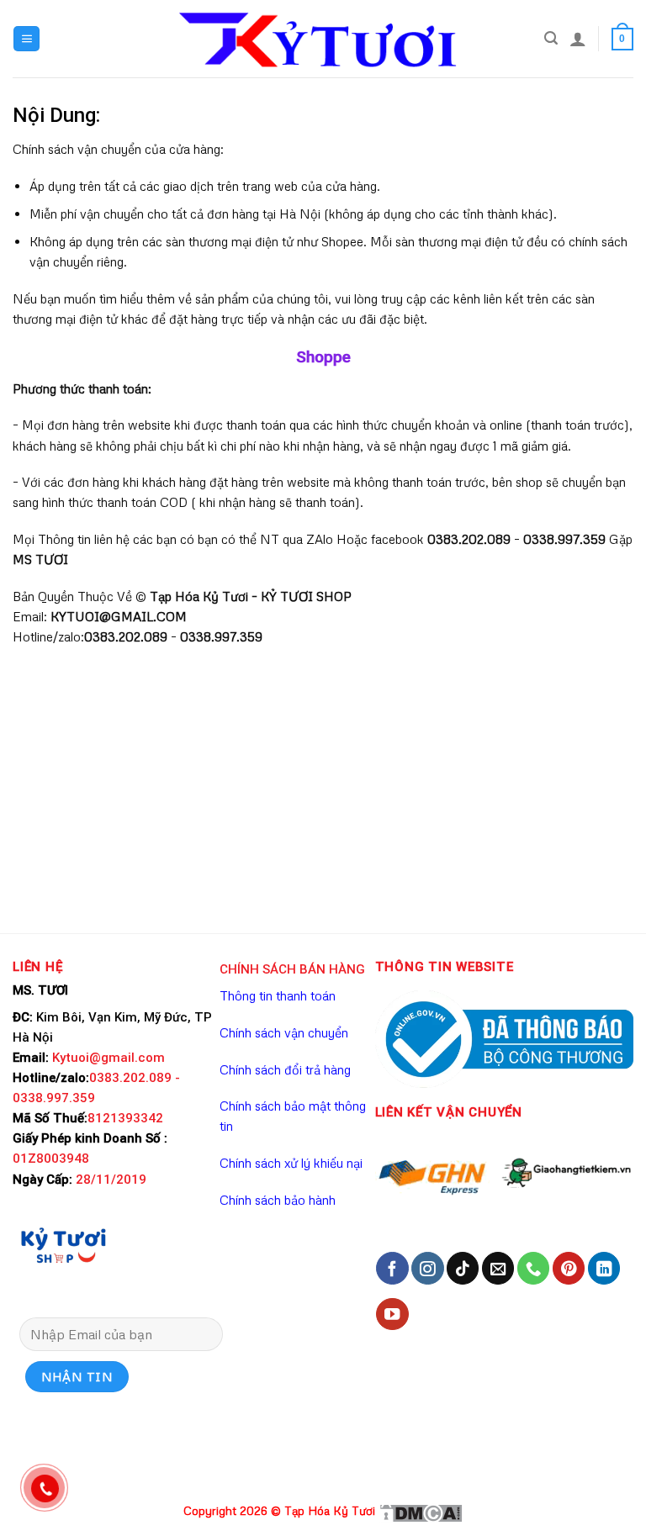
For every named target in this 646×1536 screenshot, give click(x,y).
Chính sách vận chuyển (284, 1032)
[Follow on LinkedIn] (604, 1268)
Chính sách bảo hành (278, 1199)
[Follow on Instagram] (427, 1268)
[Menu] (26, 39)
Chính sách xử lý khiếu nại (291, 1162)
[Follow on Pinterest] (569, 1268)
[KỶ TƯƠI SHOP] (63, 1244)
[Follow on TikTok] (463, 1268)
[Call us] (533, 1268)
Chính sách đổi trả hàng (285, 1069)
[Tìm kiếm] (551, 38)
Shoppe (323, 357)
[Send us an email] (498, 1268)
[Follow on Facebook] (392, 1268)
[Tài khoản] (577, 38)
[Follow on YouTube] (392, 1314)
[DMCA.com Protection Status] (421, 1511)
